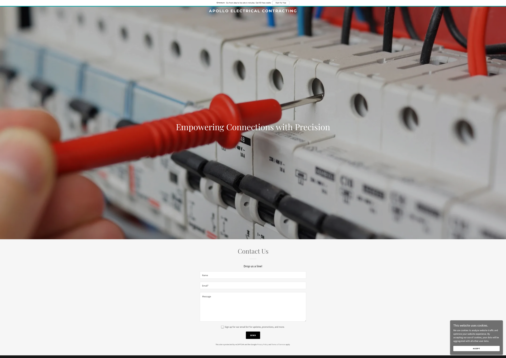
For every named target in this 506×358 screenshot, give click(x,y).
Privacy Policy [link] (262, 344)
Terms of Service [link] (278, 344)
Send (253, 335)
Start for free (281, 3)
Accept (476, 348)
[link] (253, 11)
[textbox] (253, 275)
